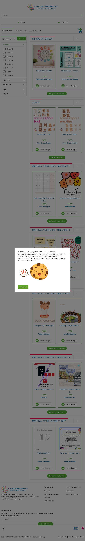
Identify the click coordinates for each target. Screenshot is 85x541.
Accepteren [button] (23, 287)
